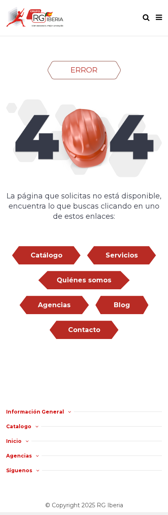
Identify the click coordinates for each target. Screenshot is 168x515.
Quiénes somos (84, 280)
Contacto (84, 330)
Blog (122, 305)
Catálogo (46, 255)
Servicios (122, 255)
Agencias (54, 305)
